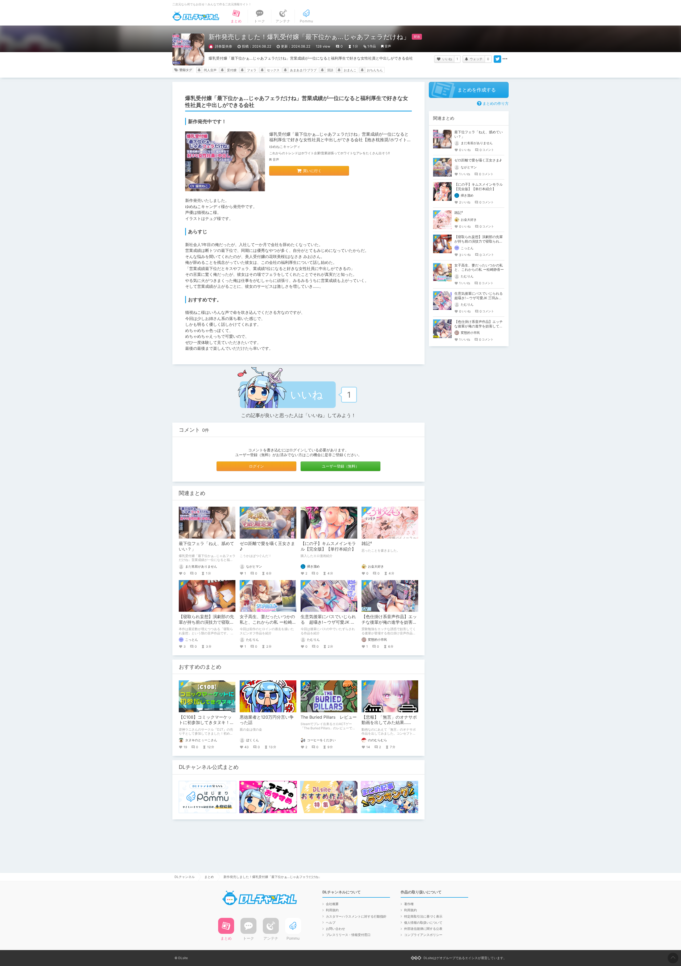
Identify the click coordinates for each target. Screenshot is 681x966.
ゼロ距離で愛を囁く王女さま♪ (478, 160)
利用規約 (332, 910)
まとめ (209, 877)
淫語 (330, 70)
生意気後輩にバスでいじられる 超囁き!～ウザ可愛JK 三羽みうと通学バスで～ (328, 622)
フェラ (251, 70)
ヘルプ (330, 923)
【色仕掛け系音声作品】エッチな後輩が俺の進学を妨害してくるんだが (389, 622)
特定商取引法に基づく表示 (423, 916)
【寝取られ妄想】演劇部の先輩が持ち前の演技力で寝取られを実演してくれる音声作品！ (478, 241)
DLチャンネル (195, 16)
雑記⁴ (367, 543)
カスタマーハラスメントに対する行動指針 (356, 916)
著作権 (409, 904)
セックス (273, 70)
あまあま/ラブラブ (303, 70)
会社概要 (332, 904)
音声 (388, 46)
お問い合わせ (335, 929)
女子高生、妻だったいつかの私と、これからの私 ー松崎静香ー (268, 622)
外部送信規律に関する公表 (423, 929)
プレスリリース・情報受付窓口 (348, 935)
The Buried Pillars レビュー (329, 717)
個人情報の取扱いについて (423, 923)
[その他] (505, 59)
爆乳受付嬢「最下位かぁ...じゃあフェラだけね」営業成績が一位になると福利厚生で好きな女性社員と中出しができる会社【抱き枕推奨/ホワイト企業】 (340, 139)
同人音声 (210, 70)
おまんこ (350, 70)
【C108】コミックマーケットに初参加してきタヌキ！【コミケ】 (205, 722)
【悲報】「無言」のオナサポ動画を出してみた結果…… (389, 719)
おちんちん (375, 70)
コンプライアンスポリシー (423, 935)
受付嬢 (231, 70)
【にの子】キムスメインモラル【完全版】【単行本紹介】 (328, 546)
